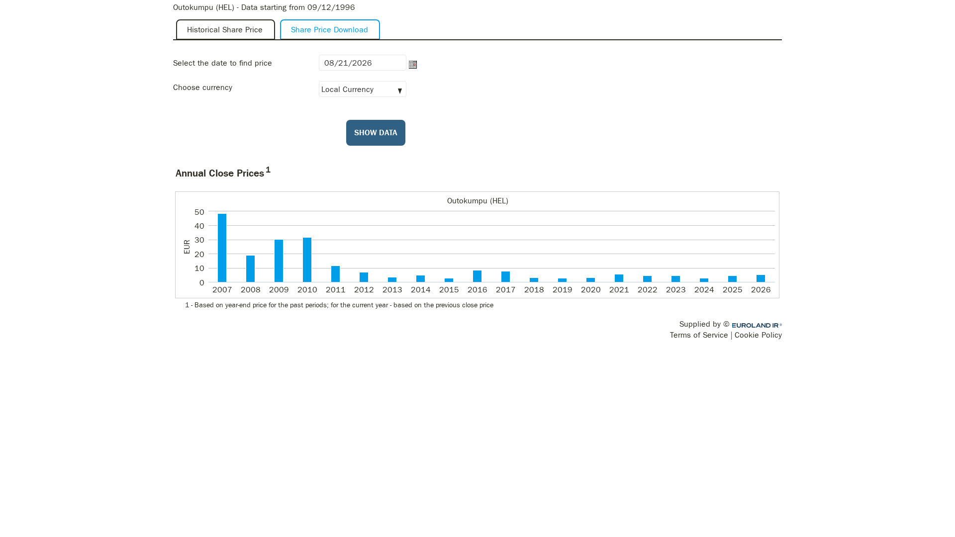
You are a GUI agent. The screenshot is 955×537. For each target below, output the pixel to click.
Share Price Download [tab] (329, 29)
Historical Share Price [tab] (225, 29)
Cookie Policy (758, 335)
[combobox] (362, 86)
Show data (375, 133)
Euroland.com (757, 325)
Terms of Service (699, 335)
